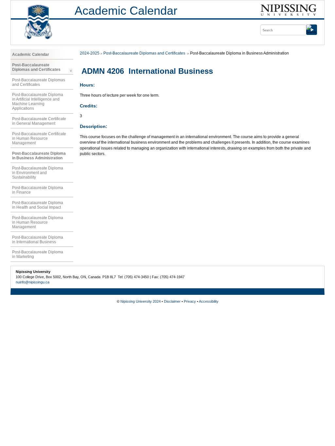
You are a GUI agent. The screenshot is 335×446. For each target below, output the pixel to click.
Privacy (190, 301)
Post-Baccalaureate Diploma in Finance (37, 190)
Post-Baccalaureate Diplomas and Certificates (36, 67)
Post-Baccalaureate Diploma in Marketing (37, 254)
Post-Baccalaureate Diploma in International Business (37, 239)
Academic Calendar (126, 10)
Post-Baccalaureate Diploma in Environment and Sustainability (37, 173)
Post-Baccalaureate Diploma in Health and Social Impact (37, 205)
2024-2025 (89, 53)
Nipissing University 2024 (140, 301)
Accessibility (209, 301)
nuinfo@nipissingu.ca (32, 282)
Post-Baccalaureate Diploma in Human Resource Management (37, 222)
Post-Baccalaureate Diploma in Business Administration (39, 155)
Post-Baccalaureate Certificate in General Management (39, 121)
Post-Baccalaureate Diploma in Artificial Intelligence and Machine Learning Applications (37, 101)
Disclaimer (172, 301)
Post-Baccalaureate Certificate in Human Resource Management (39, 138)
